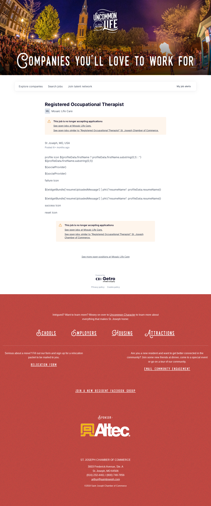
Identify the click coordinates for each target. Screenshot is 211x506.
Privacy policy (98, 287)
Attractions (161, 333)
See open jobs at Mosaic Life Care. (72, 125)
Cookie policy (113, 287)
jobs (55, 86)
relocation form (44, 365)
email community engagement (167, 369)
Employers (84, 333)
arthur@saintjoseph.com (105, 479)
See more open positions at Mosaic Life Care (106, 256)
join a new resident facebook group (105, 391)
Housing (122, 333)
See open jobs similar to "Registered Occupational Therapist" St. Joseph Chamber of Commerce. (106, 130)
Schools (46, 333)
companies (31, 86)
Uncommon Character (122, 314)
